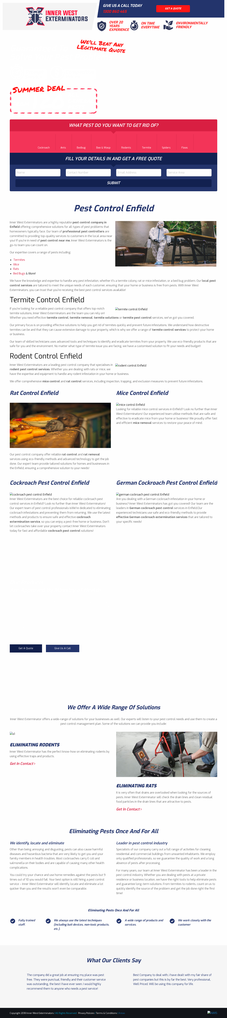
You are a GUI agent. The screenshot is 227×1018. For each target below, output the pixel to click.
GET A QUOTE (173, 8)
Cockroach (44, 147)
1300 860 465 (115, 11)
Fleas (184, 147)
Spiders (166, 147)
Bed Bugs (19, 273)
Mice (16, 264)
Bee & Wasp (103, 147)
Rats (16, 269)
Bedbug (81, 147)
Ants (63, 147)
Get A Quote (26, 648)
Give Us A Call (62, 648)
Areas (122, 1013)
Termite (146, 147)
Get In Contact (22, 763)
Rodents (126, 147)
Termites (19, 260)
